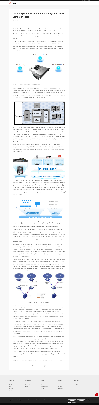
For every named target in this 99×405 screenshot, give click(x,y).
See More (10, 390)
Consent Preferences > (72, 402)
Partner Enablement (44, 386)
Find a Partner (43, 384)
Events (10, 386)
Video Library (60, 386)
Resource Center (60, 384)
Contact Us (11, 388)
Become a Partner (44, 382)
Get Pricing (27, 382)
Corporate (75, 382)
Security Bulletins (76, 384)
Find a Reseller (27, 384)
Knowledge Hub (60, 388)
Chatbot (26, 386)
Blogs (58, 390)
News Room (11, 384)
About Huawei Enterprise (13, 382)
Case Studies (60, 382)
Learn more (33, 401)
